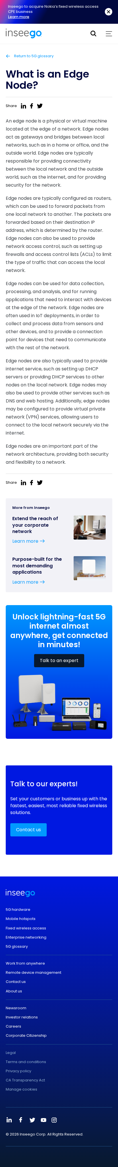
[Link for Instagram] (54, 1120)
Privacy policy (18, 1071)
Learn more (18, 16)
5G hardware (18, 909)
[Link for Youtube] (43, 1120)
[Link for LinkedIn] (9, 1120)
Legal (11, 1052)
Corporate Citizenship (26, 1035)
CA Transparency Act (25, 1080)
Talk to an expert (59, 660)
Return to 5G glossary (33, 56)
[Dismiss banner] (108, 11)
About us (14, 991)
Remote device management (33, 972)
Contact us (28, 829)
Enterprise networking (26, 937)
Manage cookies (21, 1089)
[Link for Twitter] (32, 1120)
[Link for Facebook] (20, 1120)
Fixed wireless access (26, 928)
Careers (13, 1026)
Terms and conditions (26, 1062)
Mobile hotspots (21, 918)
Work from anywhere (25, 963)
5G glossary (17, 946)
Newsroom (16, 1008)
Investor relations (22, 1017)
